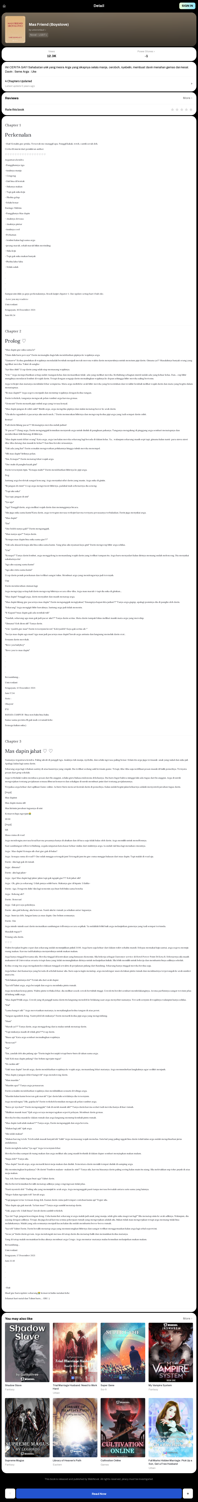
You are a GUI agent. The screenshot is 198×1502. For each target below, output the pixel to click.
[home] (4, 5)
